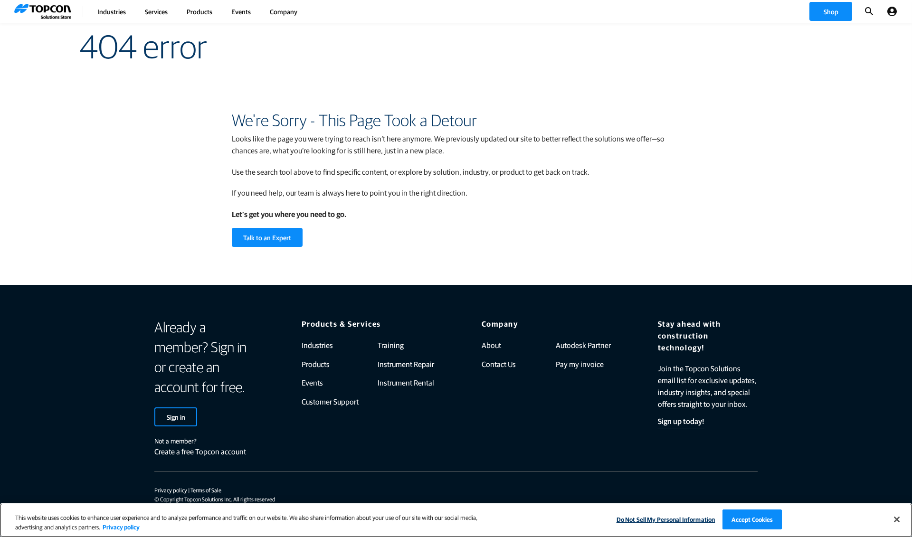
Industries (111, 11)
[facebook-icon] (653, 491)
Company (283, 11)
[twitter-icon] (703, 491)
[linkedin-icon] (678, 491)
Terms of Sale (205, 490)
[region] (456, 520)
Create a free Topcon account (200, 451)
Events (241, 11)
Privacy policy (170, 490)
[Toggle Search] (869, 11)
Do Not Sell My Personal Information (666, 519)
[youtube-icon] (727, 491)
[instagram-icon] (752, 491)
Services (156, 11)
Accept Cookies (752, 519)
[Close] (896, 519)
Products (199, 11)
